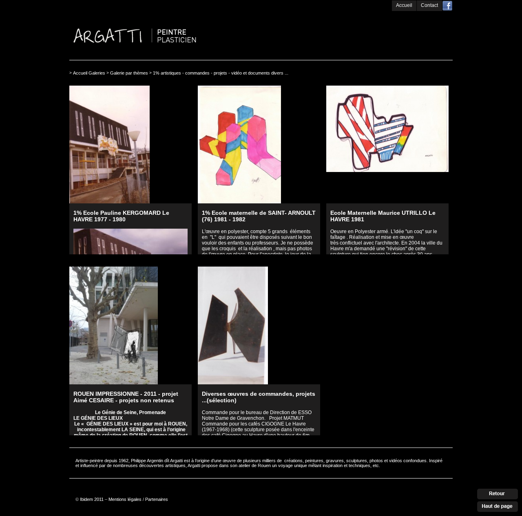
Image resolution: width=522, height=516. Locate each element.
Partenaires (156, 499)
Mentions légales (125, 499)
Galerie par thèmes (129, 73)
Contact (429, 5)
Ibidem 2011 (92, 499)
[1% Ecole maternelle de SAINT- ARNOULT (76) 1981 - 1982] (259, 144)
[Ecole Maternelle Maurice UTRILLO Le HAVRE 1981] (387, 144)
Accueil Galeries (89, 73)
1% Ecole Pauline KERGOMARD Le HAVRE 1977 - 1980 (121, 216)
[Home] (167, 13)
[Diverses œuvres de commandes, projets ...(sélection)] (259, 325)
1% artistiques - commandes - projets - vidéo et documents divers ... (220, 73)
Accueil (404, 5)
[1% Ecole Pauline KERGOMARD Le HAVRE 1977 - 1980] (130, 144)
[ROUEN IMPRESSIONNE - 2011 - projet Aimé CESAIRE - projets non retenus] (130, 325)
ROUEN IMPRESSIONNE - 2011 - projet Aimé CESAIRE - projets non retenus (125, 397)
